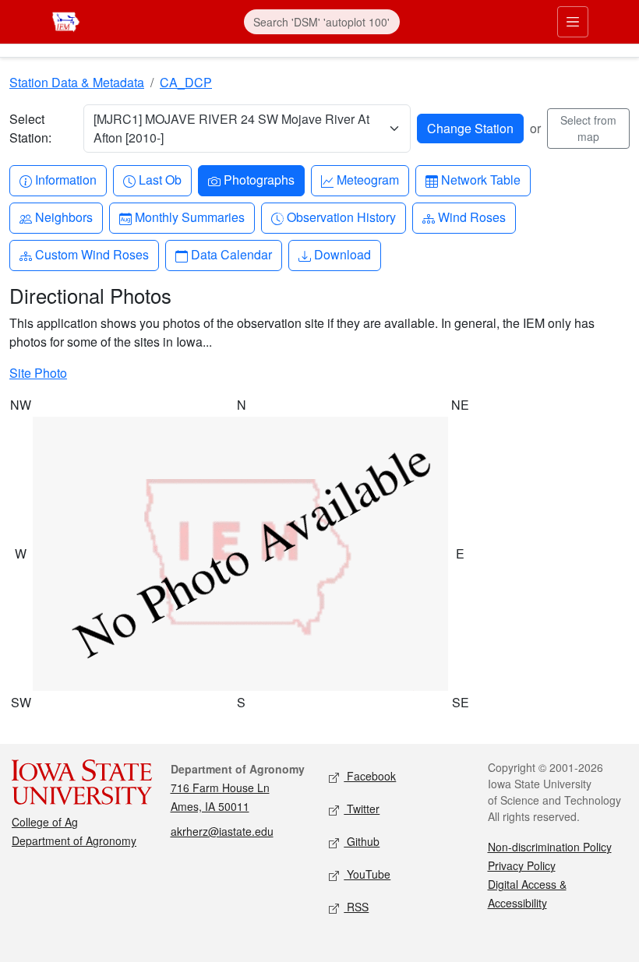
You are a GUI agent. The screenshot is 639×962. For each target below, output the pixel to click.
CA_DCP (186, 82)
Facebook (370, 776)
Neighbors (63, 216)
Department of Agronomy (74, 840)
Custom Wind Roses (91, 254)
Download (342, 254)
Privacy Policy (522, 865)
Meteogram (367, 179)
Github (362, 841)
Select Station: (30, 128)
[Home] (66, 20)
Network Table (480, 179)
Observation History (341, 216)
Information (65, 179)
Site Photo (38, 373)
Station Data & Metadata (76, 82)
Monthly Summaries (189, 216)
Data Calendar (231, 254)
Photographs (259, 179)
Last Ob (160, 179)
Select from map (588, 128)
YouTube (367, 874)
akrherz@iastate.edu (222, 831)
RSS (356, 906)
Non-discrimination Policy (550, 847)
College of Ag (45, 822)
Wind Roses (471, 216)
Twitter (362, 808)
